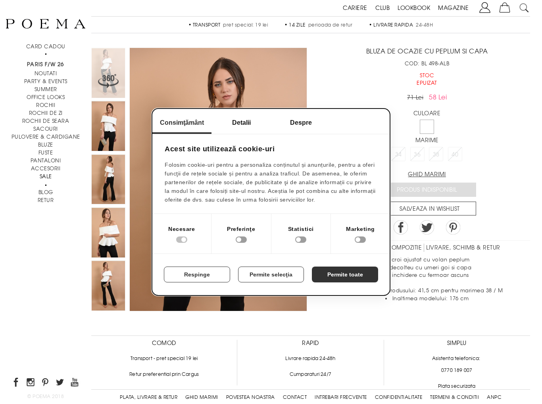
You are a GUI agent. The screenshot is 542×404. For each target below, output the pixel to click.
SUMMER (46, 89)
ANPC (494, 397)
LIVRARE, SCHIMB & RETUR (463, 247)
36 (417, 154)
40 (455, 154)
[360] (108, 74)
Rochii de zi (46, 113)
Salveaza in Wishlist (430, 209)
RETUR (46, 200)
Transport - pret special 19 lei (164, 358)
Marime (427, 140)
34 (398, 154)
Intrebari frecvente (341, 397)
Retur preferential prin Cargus (164, 374)
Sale (46, 176)
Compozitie (404, 247)
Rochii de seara (45, 121)
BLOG (45, 192)
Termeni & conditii (454, 397)
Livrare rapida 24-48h (310, 358)
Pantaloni (46, 161)
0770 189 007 (456, 370)
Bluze (45, 145)
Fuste (45, 153)
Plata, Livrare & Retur (148, 397)
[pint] (45, 383)
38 (436, 154)
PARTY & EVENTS (45, 81)
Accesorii (46, 169)
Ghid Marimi (201, 397)
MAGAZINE (453, 8)
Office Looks (46, 97)
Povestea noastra (250, 397)
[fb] (16, 383)
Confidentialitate (399, 397)
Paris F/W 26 (45, 64)
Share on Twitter (427, 227)
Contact (295, 397)
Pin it (453, 227)
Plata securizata (456, 386)
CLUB (382, 8)
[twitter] (60, 383)
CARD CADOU (45, 47)
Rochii (45, 105)
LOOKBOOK (414, 8)
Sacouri (45, 129)
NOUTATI (46, 73)
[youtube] (75, 383)
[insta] (31, 383)
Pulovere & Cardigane (46, 137)
